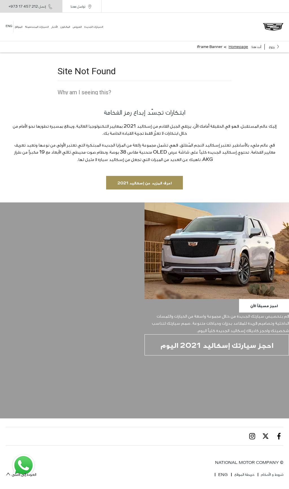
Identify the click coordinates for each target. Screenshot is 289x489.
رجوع (272, 47)
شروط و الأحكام (272, 474)
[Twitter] (265, 436)
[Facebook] (278, 436)
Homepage (238, 47)
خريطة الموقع (244, 474)
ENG (223, 474)
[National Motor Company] (273, 27)
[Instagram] (252, 436)
